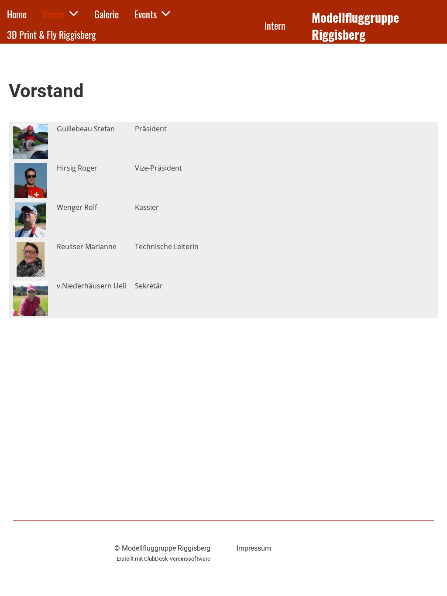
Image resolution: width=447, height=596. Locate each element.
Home (17, 14)
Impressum (254, 548)
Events (145, 14)
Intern (275, 25)
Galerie (106, 14)
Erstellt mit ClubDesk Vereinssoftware (163, 558)
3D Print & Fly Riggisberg (51, 34)
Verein (53, 14)
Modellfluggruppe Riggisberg (355, 26)
